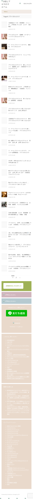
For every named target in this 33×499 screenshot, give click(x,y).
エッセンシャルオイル (13, 440)
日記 (8, 481)
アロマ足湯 (10, 437)
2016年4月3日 (11, 227)
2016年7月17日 (11, 197)
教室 (8, 479)
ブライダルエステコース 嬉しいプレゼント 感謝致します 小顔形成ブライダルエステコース (19, 66)
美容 (8, 484)
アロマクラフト (11, 428)
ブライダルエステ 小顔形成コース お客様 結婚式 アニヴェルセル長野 (19, 203)
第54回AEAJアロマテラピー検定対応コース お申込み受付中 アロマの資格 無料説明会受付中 (18, 392)
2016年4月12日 (11, 217)
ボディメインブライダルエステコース (17, 460)
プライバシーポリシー (13, 364)
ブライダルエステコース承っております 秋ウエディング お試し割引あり (19, 109)
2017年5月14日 (11, 135)
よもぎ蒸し (10, 462)
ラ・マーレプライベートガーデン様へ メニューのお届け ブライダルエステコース (19, 130)
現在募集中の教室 (12, 371)
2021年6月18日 (11, 39)
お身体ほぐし (10, 448)
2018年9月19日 (11, 93)
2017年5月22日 (11, 123)
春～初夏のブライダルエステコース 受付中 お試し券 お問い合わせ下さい (19, 141)
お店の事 (9, 446)
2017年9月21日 (11, 113)
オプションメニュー (12, 442)
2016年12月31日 (12, 165)
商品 (8, 466)
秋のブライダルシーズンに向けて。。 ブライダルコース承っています (19, 183)
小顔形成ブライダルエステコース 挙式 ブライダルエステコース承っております (19, 119)
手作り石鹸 (10, 477)
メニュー (9, 366)
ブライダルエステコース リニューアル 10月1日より (19, 55)
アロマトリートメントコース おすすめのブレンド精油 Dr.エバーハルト (19, 193)
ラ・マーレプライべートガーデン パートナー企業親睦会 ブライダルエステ (19, 151)
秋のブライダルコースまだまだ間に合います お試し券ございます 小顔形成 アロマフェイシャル (19, 172)
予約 (8, 367)
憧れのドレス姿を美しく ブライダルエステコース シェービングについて (19, 245)
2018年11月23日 (12, 81)
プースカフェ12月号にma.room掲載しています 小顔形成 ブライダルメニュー (19, 267)
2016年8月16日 (11, 187)
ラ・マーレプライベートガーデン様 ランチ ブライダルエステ (19, 77)
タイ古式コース (11, 451)
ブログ (9, 459)
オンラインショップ (12, 444)
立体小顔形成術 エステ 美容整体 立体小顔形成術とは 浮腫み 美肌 (19, 213)
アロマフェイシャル (12, 431)
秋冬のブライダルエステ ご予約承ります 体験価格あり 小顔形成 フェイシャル (19, 88)
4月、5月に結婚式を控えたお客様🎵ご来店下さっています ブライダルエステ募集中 (19, 234)
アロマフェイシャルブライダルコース (17, 435)
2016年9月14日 (11, 177)
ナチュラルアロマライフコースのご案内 (18, 356)
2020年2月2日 (11, 49)
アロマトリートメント (13, 429)
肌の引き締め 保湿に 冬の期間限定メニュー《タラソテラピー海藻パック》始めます (19, 256)
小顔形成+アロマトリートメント (16, 468)
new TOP (9, 342)
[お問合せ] (13, 288)
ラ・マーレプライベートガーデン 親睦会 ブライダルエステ (19, 45)
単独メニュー (10, 464)
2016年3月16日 (11, 239)
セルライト (10, 450)
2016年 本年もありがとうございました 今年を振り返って (19, 161)
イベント (9, 439)
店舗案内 (9, 369)
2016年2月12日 (11, 249)
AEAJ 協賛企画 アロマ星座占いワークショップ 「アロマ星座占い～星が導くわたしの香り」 (18, 403)
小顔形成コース (11, 473)
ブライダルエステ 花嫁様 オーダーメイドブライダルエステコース (19, 35)
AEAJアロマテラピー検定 (14, 426)
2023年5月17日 (11, 29)
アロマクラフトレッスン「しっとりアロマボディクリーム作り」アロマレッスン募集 (18, 412)
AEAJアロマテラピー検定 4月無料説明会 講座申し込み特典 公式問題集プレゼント (18, 397)
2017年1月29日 (11, 155)
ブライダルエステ (12, 362)
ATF (18, 494)
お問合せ (9, 353)
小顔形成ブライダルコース (14, 475)
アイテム (9, 344)
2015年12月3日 (11, 271)
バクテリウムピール (12, 360)
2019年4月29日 (11, 71)
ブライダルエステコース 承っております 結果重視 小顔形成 (19, 99)
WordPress (10, 494)
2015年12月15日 (12, 261)
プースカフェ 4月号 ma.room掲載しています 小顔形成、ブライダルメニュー (19, 223)
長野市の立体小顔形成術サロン (15, 378)
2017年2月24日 (11, 145)
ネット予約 (10, 358)
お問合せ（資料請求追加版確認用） (17, 355)
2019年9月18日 (11, 59)
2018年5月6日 (11, 103)
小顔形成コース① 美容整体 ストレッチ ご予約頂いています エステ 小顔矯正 (19, 24)
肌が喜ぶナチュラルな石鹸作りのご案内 (18, 377)
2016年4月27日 (11, 207)
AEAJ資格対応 (11, 340)
